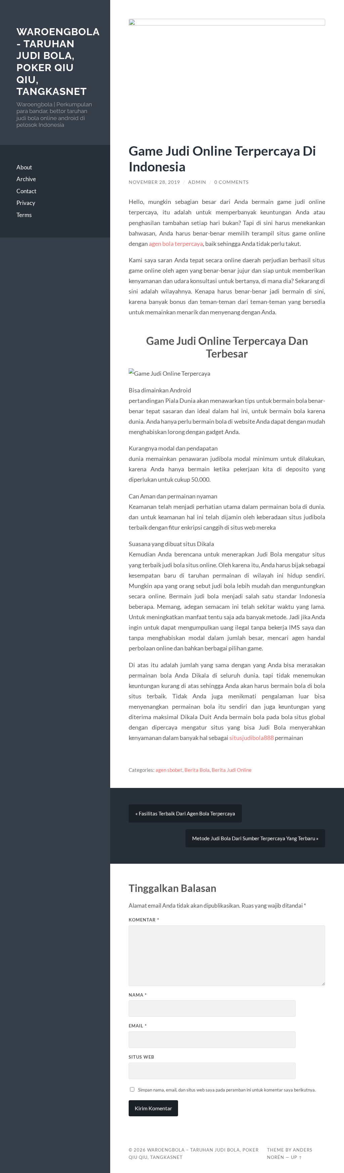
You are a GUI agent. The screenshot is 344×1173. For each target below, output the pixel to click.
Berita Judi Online (232, 770)
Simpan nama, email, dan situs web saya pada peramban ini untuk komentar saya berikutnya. (227, 1089)
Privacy (25, 202)
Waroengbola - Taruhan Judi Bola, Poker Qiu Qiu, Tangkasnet (57, 62)
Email (138, 1025)
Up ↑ (296, 1157)
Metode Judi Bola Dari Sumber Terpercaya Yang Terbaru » (255, 838)
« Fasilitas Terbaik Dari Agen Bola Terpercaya (185, 813)
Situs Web (141, 1057)
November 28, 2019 (154, 182)
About (24, 167)
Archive (26, 178)
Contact (26, 191)
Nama (138, 995)
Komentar (144, 919)
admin (197, 182)
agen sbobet (169, 770)
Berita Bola (197, 770)
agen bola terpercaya (176, 243)
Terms (24, 214)
